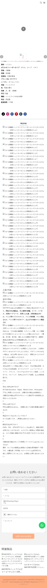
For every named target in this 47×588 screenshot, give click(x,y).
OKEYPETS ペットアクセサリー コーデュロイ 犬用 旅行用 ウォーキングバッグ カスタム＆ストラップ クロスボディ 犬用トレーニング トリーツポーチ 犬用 (12, 570)
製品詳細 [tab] (23, 123)
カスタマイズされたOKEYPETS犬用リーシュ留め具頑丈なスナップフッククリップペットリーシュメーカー (34, 565)
